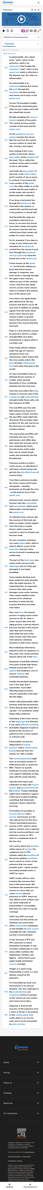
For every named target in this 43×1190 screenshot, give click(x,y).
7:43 (6, 926)
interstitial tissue (28, 472)
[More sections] (38, 44)
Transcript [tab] (9, 43)
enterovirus (14, 66)
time (21, 612)
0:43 (6, 140)
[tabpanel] (21, 537)
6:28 (6, 794)
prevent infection (17, 814)
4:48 (6, 627)
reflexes (20, 673)
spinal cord (14, 72)
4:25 (6, 566)
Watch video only (8, 53)
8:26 (6, 992)
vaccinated (32, 858)
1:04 (6, 183)
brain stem (14, 549)
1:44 (6, 249)
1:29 (6, 226)
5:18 (6, 669)
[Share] (35, 9)
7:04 (6, 860)
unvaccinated (21, 925)
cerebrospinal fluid (22, 758)
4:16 (6, 548)
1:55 (6, 278)
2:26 (6, 337)
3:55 (6, 506)
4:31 (6, 592)
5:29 (6, 689)
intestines (13, 69)
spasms (12, 670)
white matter (30, 174)
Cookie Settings (30, 1152)
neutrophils (31, 503)
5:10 (6, 652)
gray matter (14, 157)
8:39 (6, 1015)
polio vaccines (18, 1024)
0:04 (6, 68)
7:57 (6, 952)
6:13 (6, 768)
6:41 (6, 826)
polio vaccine (32, 928)
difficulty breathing (29, 724)
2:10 (6, 312)
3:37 (6, 469)
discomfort (26, 246)
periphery (31, 157)
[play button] (4, 31)
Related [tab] (9, 1187)
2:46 (6, 380)
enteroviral (14, 86)
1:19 (6, 206)
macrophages (19, 506)
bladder (16, 790)
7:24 (6, 895)
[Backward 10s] (8, 31)
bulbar (22, 543)
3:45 (6, 488)
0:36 (6, 123)
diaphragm (14, 566)
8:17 (6, 973)
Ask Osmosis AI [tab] (30, 1187)
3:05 (6, 418)
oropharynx (14, 397)
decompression (28, 787)
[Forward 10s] (12, 31)
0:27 (6, 108)
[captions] (31, 31)
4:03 (6, 526)
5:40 (6, 708)
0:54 (6, 159)
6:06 (6, 748)
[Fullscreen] (39, 31)
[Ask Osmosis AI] (23, 30)
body (15, 89)
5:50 (6, 728)
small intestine (31, 397)
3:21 (6, 446)
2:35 (6, 358)
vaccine (12, 817)
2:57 (6, 397)
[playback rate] (35, 31)
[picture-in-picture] (27, 31)
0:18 (6, 91)
